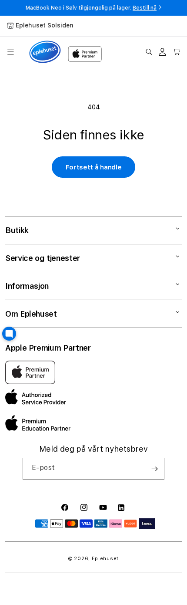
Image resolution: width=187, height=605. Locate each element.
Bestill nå (145, 8)
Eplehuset (105, 558)
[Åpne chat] (9, 334)
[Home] (45, 52)
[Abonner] (154, 469)
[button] (10, 52)
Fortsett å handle (94, 167)
